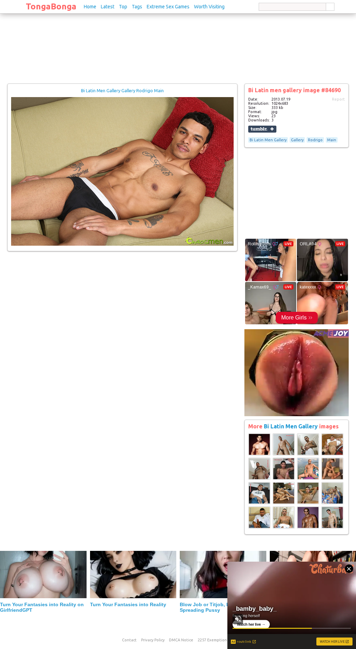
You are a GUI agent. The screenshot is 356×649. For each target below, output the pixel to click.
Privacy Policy (152, 640)
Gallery (297, 140)
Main (331, 140)
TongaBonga (51, 6)
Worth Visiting (209, 6)
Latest (107, 6)
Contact (129, 640)
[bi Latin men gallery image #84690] (122, 244)
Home (90, 6)
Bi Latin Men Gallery (268, 140)
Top (123, 6)
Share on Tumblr (262, 129)
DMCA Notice (181, 640)
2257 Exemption (212, 640)
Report (338, 99)
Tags (137, 6)
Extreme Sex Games (168, 6)
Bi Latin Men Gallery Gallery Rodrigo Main (122, 90)
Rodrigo (315, 140)
